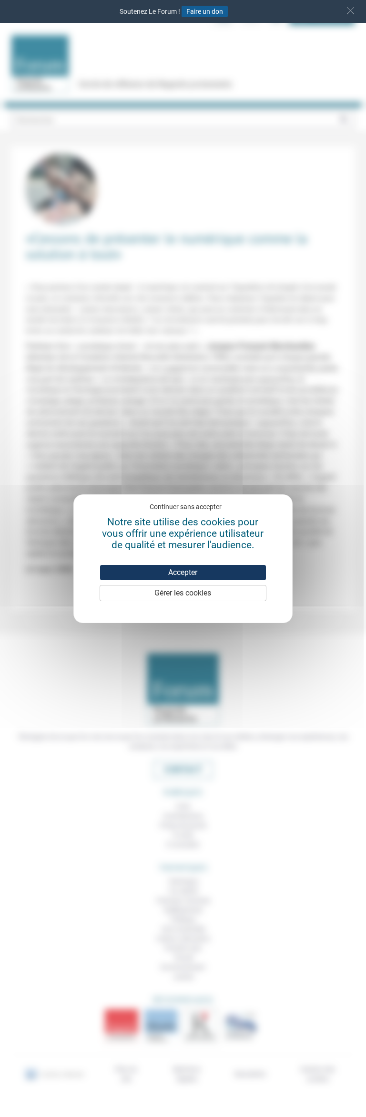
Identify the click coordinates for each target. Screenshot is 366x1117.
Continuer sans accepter (186, 507)
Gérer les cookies (182, 592)
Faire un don (204, 11)
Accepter (182, 572)
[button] (350, 11)
